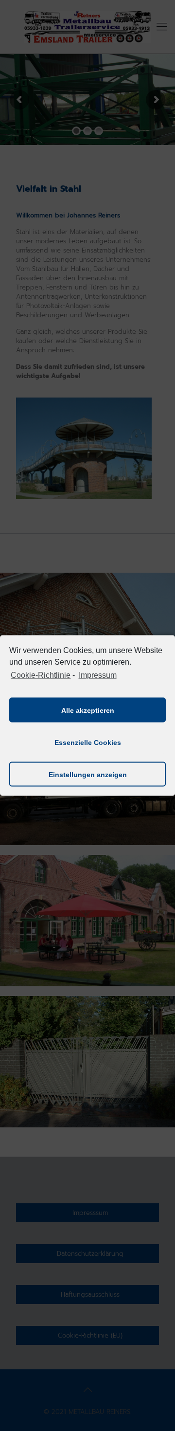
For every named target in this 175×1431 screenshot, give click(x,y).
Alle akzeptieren (87, 710)
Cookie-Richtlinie (40, 674)
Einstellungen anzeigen (88, 774)
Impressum (97, 674)
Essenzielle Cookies (87, 742)
